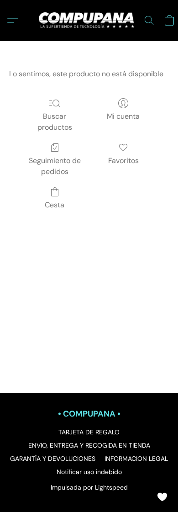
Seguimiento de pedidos (55, 166)
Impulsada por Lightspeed (89, 487)
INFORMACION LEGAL (136, 458)
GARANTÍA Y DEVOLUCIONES (52, 458)
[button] (89, 20)
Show (162, 496)
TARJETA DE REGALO (89, 432)
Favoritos (123, 160)
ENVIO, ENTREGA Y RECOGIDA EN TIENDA (89, 445)
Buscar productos (54, 121)
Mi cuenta (123, 116)
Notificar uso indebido (89, 472)
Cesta (54, 205)
